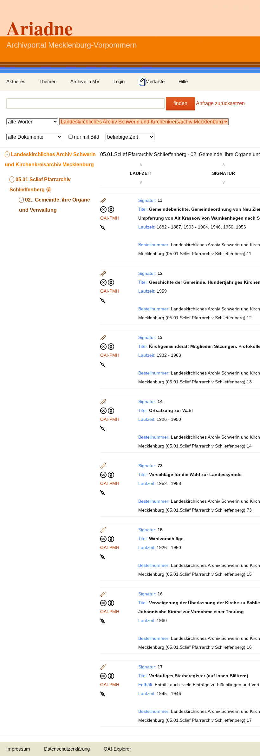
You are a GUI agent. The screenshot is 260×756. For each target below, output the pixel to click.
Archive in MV (85, 81)
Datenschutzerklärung (67, 749)
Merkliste (155, 81)
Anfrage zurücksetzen (220, 103)
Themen (47, 81)
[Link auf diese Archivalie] (103, 226)
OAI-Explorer (117, 749)
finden (180, 103)
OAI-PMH (109, 218)
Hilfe (183, 81)
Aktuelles (15, 81)
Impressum (18, 749)
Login (119, 81)
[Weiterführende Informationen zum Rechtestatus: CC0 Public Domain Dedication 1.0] (107, 209)
